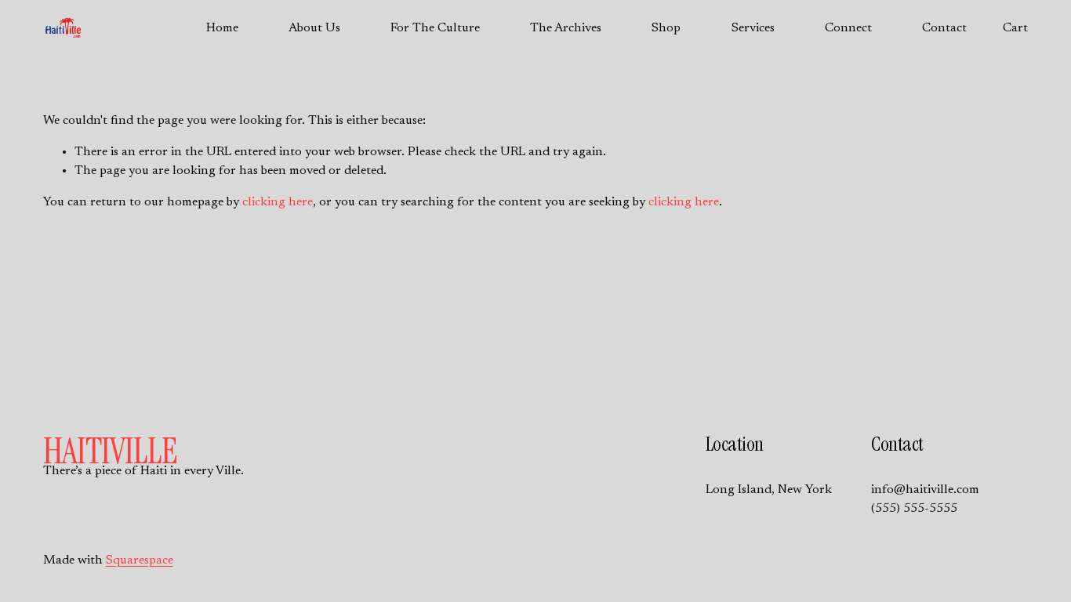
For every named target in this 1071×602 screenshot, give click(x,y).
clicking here (277, 202)
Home (222, 28)
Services (753, 28)
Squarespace (139, 560)
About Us (314, 28)
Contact (944, 28)
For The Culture (435, 28)
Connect (848, 28)
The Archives (565, 28)
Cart (1015, 28)
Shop (666, 28)
